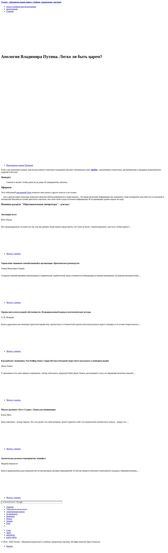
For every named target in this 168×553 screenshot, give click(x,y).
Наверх (9, 546)
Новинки (10, 516)
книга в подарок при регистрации (21, 7)
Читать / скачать (13, 254)
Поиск (9, 519)
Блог (8, 523)
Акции (9, 521)
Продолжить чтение (15, 165)
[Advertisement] (59, 33)
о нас (8, 530)
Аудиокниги (11, 514)
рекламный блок (23, 192)
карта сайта (11, 537)
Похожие (29, 165)
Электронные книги (15, 512)
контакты (10, 535)
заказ (8, 532)
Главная (9, 507)
